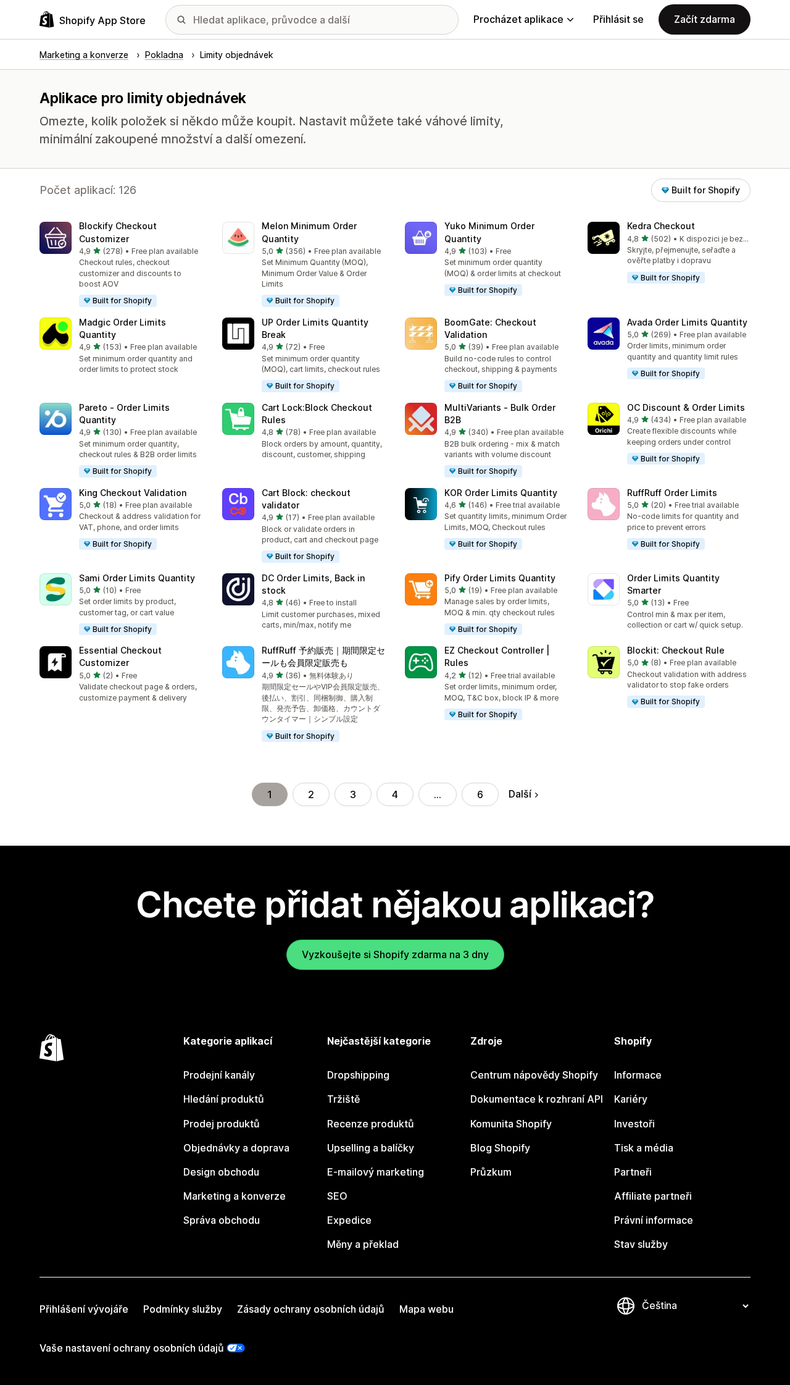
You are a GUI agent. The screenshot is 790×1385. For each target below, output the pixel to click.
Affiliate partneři (653, 1196)
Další (520, 794)
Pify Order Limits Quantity (499, 578)
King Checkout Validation (132, 492)
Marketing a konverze (234, 1196)
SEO (337, 1196)
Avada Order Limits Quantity (687, 322)
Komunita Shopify (511, 1124)
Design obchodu (221, 1172)
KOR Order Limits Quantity (500, 492)
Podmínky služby (182, 1309)
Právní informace (653, 1220)
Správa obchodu (221, 1220)
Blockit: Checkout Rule (676, 650)
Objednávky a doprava (236, 1148)
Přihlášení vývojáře (84, 1309)
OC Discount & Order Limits (686, 407)
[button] (121, 265)
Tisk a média (643, 1148)
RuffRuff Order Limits (672, 492)
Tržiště (343, 1099)
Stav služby (641, 1244)
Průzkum (491, 1172)
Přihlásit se (618, 19)
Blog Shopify (500, 1148)
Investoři (634, 1124)
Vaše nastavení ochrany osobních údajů (132, 1348)
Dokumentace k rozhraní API (536, 1099)
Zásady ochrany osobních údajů (311, 1309)
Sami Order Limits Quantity (137, 578)
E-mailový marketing (375, 1172)
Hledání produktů (223, 1099)
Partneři (633, 1172)
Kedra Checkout (661, 226)
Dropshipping (358, 1075)
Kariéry (630, 1099)
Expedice (349, 1220)
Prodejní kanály (219, 1075)
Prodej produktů (221, 1124)
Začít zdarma (704, 19)
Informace (638, 1075)
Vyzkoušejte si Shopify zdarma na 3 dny (395, 954)
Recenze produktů (370, 1124)
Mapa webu (426, 1309)
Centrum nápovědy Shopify (534, 1075)
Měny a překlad (363, 1244)
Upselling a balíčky (370, 1148)
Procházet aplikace (518, 19)
